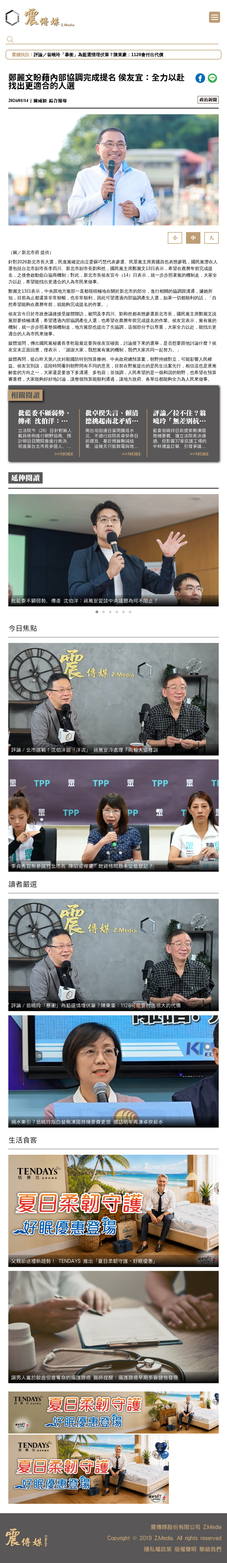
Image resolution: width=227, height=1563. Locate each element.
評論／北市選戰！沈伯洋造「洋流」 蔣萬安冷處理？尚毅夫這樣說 (98, 54)
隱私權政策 (158, 1549)
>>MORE (64, 454)
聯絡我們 (210, 1549)
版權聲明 (185, 1549)
